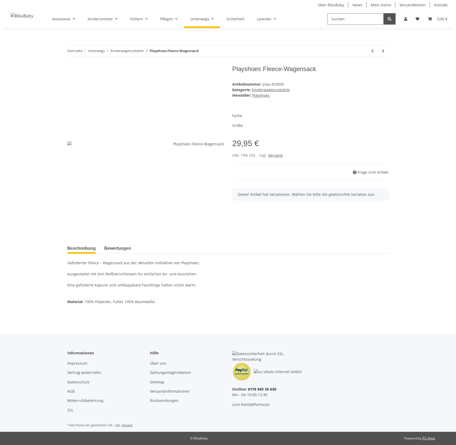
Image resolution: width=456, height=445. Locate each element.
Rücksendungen (164, 400)
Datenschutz (78, 381)
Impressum (77, 363)
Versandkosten (413, 4)
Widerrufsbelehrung (85, 400)
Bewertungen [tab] (117, 248)
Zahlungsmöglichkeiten (170, 372)
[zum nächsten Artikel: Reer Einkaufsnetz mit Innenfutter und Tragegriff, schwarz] (383, 51)
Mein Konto (381, 4)
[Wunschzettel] (417, 19)
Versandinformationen (170, 391)
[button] (405, 19)
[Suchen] (389, 19)
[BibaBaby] (22, 16)
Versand (275, 155)
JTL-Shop (428, 438)
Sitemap (157, 381)
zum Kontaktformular (251, 404)
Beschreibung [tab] (81, 248)
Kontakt (441, 4)
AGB (71, 391)
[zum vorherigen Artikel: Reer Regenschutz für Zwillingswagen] (372, 51)
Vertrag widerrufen (84, 372)
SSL (70, 409)
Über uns (158, 363)
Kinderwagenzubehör (271, 89)
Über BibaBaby (331, 4)
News (357, 4)
